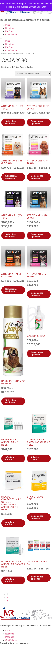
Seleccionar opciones (11, 122)
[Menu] (1, 38)
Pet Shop (9, 31)
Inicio (7, 25)
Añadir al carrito (9, 458)
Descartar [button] (41, 7)
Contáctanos (11, 34)
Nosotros (9, 28)
